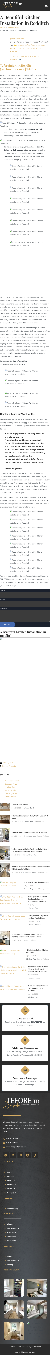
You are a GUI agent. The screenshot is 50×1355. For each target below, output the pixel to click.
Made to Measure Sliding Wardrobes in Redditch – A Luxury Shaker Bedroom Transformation (30, 850)
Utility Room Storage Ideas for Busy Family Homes (38, 916)
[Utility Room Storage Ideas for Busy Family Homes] (13, 920)
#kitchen (27, 48)
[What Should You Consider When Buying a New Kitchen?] (13, 992)
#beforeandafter (23, 45)
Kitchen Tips (10, 787)
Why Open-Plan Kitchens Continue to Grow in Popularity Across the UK (37, 898)
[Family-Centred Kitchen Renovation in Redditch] (5, 835)
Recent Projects (15, 27)
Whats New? (10, 797)
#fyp (33, 48)
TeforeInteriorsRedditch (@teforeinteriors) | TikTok (18, 67)
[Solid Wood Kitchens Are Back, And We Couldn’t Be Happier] (5, 819)
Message (4, 608)
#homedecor (41, 48)
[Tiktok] (35, 1155)
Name (2, 590)
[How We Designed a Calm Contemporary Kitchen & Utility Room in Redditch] (5, 870)
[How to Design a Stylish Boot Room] (11, 886)
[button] (10, 1287)
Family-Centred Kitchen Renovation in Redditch (29, 832)
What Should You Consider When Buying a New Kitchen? (38, 988)
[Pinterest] (28, 1155)
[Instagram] (20, 1155)
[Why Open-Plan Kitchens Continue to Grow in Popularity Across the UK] (13, 903)
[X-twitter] (13, 1155)
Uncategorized (11, 793)
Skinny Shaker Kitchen (20, 804)
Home (2, 27)
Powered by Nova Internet (25, 1352)
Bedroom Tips (11, 784)
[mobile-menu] (44, 5)
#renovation (15, 51)
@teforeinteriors (17, 39)
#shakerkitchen (16, 48)
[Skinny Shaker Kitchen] (5, 807)
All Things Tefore (12, 781)
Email (2, 599)
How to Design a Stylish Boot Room (37, 882)
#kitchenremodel (38, 45)
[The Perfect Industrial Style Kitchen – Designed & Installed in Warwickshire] (13, 973)
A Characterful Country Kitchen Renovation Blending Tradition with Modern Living (28, 935)
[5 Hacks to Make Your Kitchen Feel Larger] (12, 955)
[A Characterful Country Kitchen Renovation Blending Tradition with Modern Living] (5, 938)
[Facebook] (6, 1155)
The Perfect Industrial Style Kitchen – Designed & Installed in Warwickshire (38, 969)
